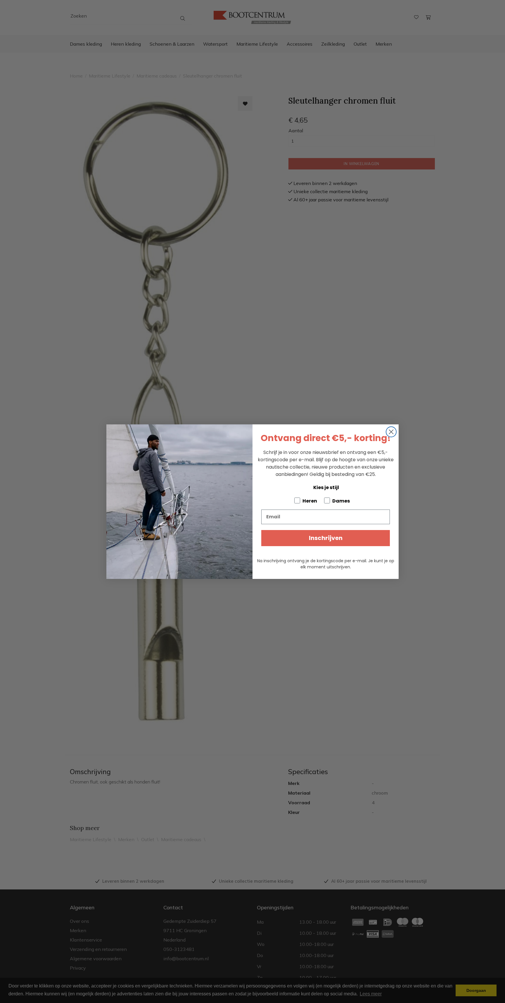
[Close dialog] (391, 432)
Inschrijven (326, 538)
